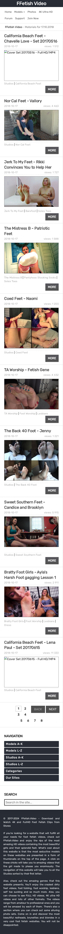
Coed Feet (21, 352)
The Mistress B (13, 277)
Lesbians (42, 413)
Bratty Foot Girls (14, 621)
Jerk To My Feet (14, 211)
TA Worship (10, 413)
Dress (7, 625)
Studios (8, 83)
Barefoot (31, 211)
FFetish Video (31, 3)
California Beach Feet (28, 83)
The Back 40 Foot (26, 484)
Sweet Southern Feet (28, 554)
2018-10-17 (11, 46)
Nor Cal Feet (22, 144)
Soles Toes (44, 211)
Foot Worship (27, 413)
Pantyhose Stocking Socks (40, 277)
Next (52, 709)
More (52, 89)
